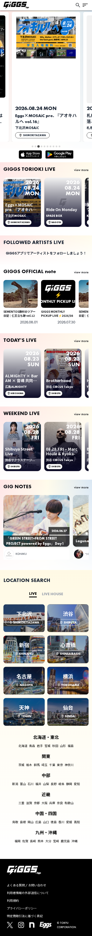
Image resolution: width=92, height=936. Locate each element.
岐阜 (61, 784)
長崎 (33, 841)
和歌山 (69, 803)
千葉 (52, 765)
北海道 (22, 746)
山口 (46, 822)
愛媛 (69, 822)
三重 (21, 803)
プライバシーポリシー (22, 908)
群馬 (37, 765)
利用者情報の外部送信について (28, 893)
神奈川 (69, 765)
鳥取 (15, 822)
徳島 (54, 822)
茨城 (21, 765)
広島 (38, 822)
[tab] (32, 146)
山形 (63, 746)
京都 (37, 803)
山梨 (46, 784)
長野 (54, 784)
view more (81, 170)
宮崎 (56, 841)
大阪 (44, 803)
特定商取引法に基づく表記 (25, 916)
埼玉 (44, 765)
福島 (71, 746)
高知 (77, 822)
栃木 (29, 765)
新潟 (15, 784)
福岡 (18, 841)
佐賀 (25, 841)
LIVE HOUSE (52, 593)
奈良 (60, 803)
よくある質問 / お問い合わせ (26, 885)
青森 (32, 746)
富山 (23, 784)
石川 (31, 784)
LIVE (33, 593)
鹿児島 (65, 841)
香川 (61, 822)
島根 (23, 822)
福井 (38, 784)
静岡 (69, 784)
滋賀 (29, 803)
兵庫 (52, 803)
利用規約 (13, 901)
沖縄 (74, 841)
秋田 (55, 746)
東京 (60, 765)
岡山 (31, 822)
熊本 (41, 841)
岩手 (40, 746)
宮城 (47, 746)
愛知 (77, 784)
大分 (48, 841)
